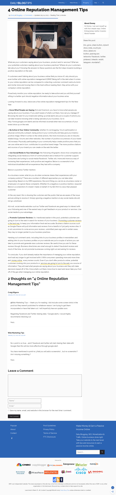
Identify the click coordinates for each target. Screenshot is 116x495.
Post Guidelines (49, 426)
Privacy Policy (48, 429)
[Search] (102, 452)
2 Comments (28, 15)
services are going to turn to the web (55, 263)
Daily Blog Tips (64, 490)
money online (16, 260)
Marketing (61, 2)
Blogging (86, 2)
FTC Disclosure (49, 437)
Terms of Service (50, 433)
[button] (103, 3)
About (12, 429)
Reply (12, 322)
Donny (13, 15)
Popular (13, 426)
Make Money (74, 2)
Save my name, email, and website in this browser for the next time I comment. (41, 410)
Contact (13, 433)
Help (95, 2)
